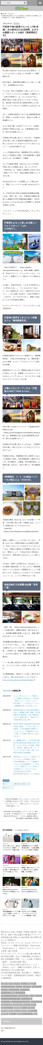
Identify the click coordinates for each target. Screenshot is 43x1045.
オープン (19, 986)
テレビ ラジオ (20, 992)
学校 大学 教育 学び (30, 1005)
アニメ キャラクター (8, 986)
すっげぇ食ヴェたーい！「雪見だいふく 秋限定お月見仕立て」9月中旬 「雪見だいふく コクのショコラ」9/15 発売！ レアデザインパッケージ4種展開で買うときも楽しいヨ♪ (26, 701)
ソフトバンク (25, 990)
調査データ (12, 1014)
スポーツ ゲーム (14, 990)
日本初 (24, 1011)
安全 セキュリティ (7, 1008)
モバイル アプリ (36, 1002)
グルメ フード (9, 784)
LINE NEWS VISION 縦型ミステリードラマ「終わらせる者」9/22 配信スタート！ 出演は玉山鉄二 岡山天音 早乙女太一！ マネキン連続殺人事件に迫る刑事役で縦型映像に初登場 (20, 815)
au (2, 984)
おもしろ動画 (25, 984)
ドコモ (32, 996)
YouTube (16, 984)
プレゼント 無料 (27, 999)
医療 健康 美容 (17, 1005)
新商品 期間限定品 (7, 1011)
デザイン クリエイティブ (9, 996)
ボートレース (6, 1002)
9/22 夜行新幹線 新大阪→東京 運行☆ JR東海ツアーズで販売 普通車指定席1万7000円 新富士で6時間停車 (21, 975)
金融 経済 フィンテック (25, 1014)
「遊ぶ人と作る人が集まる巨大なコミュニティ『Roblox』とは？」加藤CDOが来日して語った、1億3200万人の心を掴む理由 (21, 967)
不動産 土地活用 (6, 1005)
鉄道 (35, 1014)
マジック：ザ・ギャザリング (21, 1002)
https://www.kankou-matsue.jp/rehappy (18, 680)
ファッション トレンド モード (11, 999)
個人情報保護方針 (8, 1028)
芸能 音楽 (4, 1014)
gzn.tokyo (13, 1041)
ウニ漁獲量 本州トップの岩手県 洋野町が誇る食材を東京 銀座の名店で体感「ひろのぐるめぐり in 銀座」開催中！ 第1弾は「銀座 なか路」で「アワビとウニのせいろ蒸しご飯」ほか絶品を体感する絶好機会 (26, 746)
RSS (2, 1031)
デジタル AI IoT (23, 996)
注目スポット (9, 787)
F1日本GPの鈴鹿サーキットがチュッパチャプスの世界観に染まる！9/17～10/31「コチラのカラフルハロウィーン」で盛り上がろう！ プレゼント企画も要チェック (22, 802)
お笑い (33, 984)
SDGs (10, 984)
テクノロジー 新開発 (8, 992)
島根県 (19, 784)
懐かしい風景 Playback (27, 1008)
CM (6, 984)
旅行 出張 (27, 784)
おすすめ (7, 690)
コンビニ (4, 990)
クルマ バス (27, 986)
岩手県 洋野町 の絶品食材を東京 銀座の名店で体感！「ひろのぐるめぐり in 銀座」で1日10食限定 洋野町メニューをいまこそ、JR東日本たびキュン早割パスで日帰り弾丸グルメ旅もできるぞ (26, 730)
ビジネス (38, 996)
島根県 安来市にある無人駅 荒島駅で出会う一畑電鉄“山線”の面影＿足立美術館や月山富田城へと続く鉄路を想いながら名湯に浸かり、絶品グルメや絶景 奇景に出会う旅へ (26, 715)
